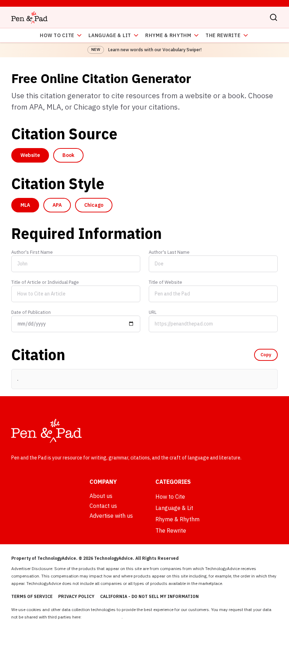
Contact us (103, 506)
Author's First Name (32, 252)
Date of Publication (31, 312)
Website (30, 155)
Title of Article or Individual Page (45, 282)
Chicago (93, 205)
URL (152, 312)
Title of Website (165, 282)
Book (68, 155)
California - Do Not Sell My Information (149, 596)
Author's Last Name (169, 252)
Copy (265, 354)
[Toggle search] (273, 17)
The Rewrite (223, 35)
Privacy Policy (76, 596)
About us (101, 496)
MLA (25, 205)
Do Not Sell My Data (102, 617)
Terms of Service (32, 596)
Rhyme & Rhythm (168, 35)
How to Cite (57, 35)
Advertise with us (111, 515)
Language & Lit (109, 35)
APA (57, 205)
